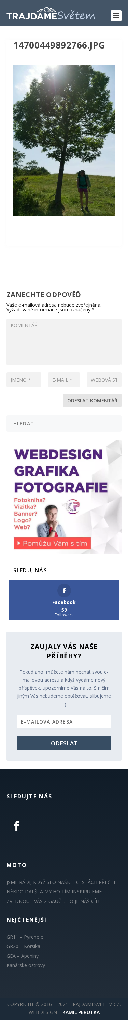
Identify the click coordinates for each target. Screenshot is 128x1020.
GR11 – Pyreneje (24, 937)
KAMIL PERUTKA (81, 1012)
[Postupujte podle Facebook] (16, 826)
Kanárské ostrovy (25, 965)
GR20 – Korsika (23, 946)
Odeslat (64, 743)
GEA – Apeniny (22, 955)
